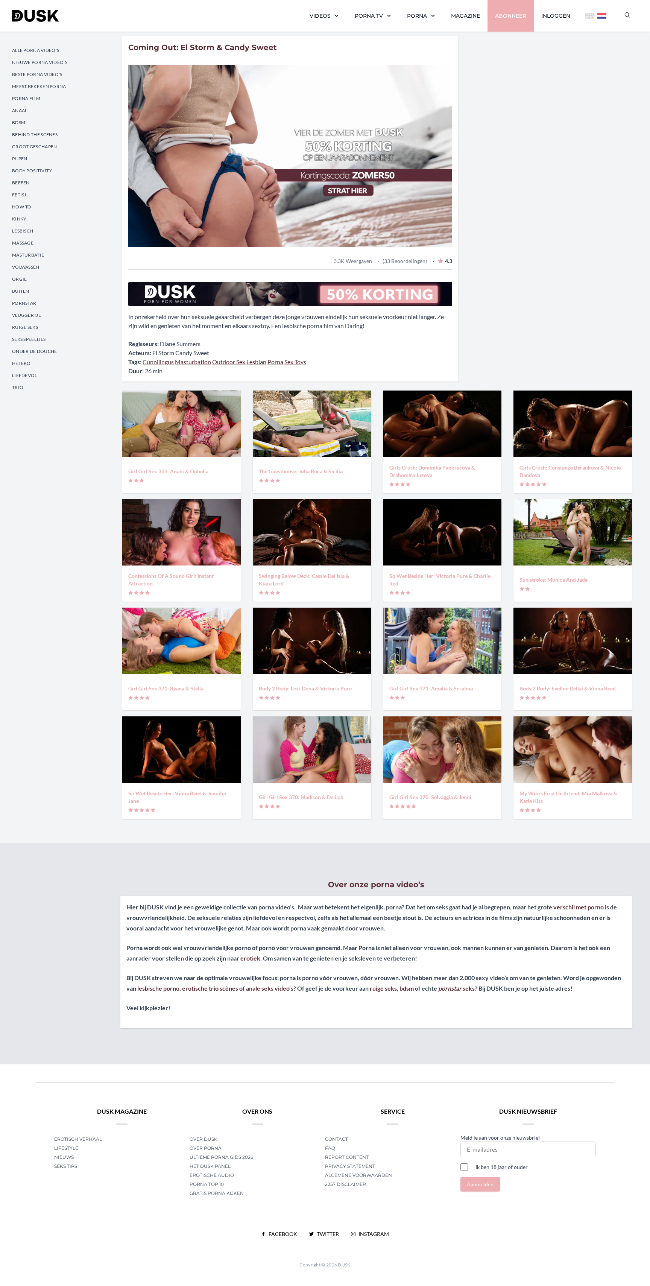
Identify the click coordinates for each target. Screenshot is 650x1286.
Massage (22, 243)
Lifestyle (66, 1148)
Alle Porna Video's (35, 50)
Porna (417, 15)
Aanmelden (480, 1184)
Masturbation (193, 361)
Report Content (347, 1157)
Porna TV (369, 15)
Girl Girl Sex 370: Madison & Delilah (301, 797)
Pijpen (19, 158)
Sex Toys (295, 361)
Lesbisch (22, 231)
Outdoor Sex (228, 361)
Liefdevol (24, 375)
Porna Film (26, 98)
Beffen (21, 182)
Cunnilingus (158, 361)
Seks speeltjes (29, 339)
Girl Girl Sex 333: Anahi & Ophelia (168, 471)
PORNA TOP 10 (207, 1184)
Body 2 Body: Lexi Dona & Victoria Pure (305, 688)
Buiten (20, 291)
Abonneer (510, 15)
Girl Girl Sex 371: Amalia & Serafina (431, 688)
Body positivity (32, 170)
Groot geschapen (34, 146)
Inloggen (555, 15)
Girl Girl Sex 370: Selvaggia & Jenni (430, 797)
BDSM (18, 122)
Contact (336, 1139)
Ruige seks (25, 327)
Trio (17, 387)
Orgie (19, 279)
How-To (22, 207)
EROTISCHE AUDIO (212, 1175)
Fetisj (19, 195)
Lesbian (256, 361)
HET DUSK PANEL (211, 1166)
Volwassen (25, 267)
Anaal (19, 110)
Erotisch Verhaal (78, 1139)
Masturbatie (28, 255)
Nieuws (64, 1157)
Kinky (19, 219)
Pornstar (24, 303)
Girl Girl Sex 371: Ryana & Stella (166, 688)
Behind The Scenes (35, 134)
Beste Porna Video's (37, 74)
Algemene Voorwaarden (358, 1175)
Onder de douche (34, 351)
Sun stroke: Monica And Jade (553, 579)
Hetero (21, 363)
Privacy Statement (350, 1166)
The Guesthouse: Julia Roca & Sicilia (301, 471)
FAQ (330, 1148)
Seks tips (65, 1166)
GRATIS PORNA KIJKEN (217, 1193)
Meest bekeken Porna (39, 86)
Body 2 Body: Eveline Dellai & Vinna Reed (567, 688)
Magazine (465, 15)
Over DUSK (203, 1139)
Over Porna (206, 1148)
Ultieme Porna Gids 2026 (221, 1157)
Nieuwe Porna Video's (39, 62)
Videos (320, 15)
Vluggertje (26, 315)
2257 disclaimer (345, 1184)
